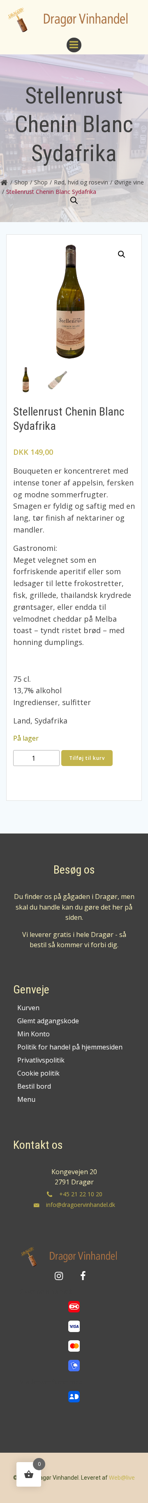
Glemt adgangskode (48, 1020)
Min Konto (33, 1033)
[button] (121, 254)
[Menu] (74, 45)
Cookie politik (38, 1073)
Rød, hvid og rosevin (81, 182)
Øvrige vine (129, 182)
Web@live (122, 1477)
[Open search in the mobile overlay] (74, 200)
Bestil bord (34, 1086)
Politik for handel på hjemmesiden (70, 1046)
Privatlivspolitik (41, 1060)
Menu (26, 1099)
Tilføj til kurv (87, 758)
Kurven (28, 1007)
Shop (21, 182)
